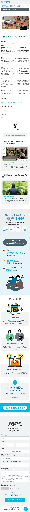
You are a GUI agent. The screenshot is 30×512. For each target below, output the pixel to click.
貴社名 (3, 435)
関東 (2, 118)
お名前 (3, 441)
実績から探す (6, 6)
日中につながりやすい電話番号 (9, 461)
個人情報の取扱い (19, 494)
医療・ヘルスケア (17, 102)
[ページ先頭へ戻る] (26, 508)
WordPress (3, 110)
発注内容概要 (4, 468)
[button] (3, 158)
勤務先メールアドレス (7, 455)
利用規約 (11, 494)
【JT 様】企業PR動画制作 (8, 196)
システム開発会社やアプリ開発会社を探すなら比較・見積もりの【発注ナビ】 (13, 5)
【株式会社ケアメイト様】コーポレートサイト (13, 163)
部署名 (3, 448)
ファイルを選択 (5, 488)
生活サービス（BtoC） (6, 102)
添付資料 (3, 484)
